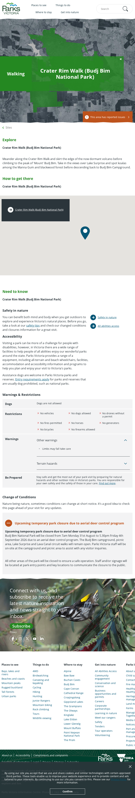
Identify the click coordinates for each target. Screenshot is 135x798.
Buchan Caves (72, 680)
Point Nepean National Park (72, 734)
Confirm (68, 791)
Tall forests (8, 691)
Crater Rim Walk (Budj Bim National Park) (39, 209)
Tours (36, 713)
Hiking (36, 691)
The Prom (69, 740)
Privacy (13, 632)
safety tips (33, 325)
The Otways (71, 710)
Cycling (37, 687)
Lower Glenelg (72, 723)
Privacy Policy (119, 779)
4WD (35, 671)
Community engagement (102, 677)
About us (7, 755)
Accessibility (23, 755)
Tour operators (103, 730)
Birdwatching (40, 675)
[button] (125, 8)
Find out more (107, 483)
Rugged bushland (12, 687)
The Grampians (73, 706)
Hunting (37, 696)
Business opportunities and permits (105, 694)
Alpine (67, 671)
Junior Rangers (41, 700)
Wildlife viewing (42, 718)
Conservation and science (105, 685)
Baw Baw (69, 675)
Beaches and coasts (13, 678)
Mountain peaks (11, 683)
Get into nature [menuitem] (70, 12)
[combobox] (114, 8)
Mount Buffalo (72, 728)
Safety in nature (107, 317)
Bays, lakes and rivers (11, 673)
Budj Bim (69, 684)
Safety (98, 722)
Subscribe (21, 626)
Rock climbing (41, 709)
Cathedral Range (73, 693)
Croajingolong (72, 697)
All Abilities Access (106, 671)
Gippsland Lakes (73, 701)
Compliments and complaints (50, 755)
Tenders (100, 726)
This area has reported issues (107, 117)
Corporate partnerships (102, 707)
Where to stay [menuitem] (44, 12)
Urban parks (9, 696)
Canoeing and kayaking (41, 681)
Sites (9, 127)
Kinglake (69, 715)
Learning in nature (106, 713)
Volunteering (102, 735)
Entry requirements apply (32, 379)
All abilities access (108, 326)
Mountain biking (42, 705)
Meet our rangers (105, 717)
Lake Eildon (70, 719)
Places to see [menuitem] (38, 5)
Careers (99, 701)
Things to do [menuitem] (63, 5)
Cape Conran (71, 688)
